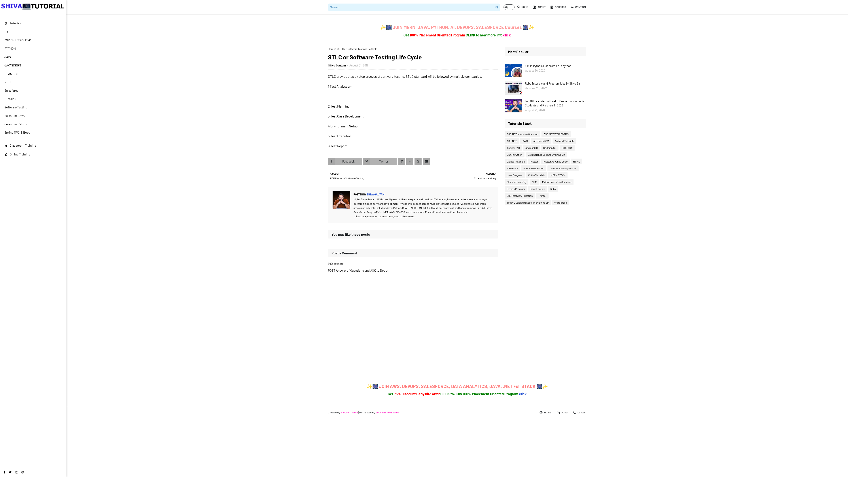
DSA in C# (567, 147)
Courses (560, 7)
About (542, 7)
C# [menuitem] (6, 32)
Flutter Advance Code (555, 161)
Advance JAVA (541, 140)
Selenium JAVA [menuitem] (14, 115)
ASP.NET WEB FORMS (556, 134)
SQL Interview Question (520, 195)
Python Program (516, 188)
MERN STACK (558, 175)
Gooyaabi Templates (387, 412)
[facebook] (4, 472)
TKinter (542, 195)
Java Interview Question (563, 168)
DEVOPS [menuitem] (9, 99)
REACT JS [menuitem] (11, 74)
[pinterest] (22, 472)
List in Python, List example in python (548, 66)
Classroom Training (23, 145)
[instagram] (16, 472)
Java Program (514, 175)
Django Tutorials (516, 161)
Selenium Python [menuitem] (15, 124)
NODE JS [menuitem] (10, 82)
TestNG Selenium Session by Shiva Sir (528, 202)
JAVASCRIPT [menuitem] (12, 65)
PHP (534, 182)
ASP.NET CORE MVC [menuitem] (17, 40)
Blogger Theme (349, 412)
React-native (537, 188)
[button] (509, 7)
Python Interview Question (556, 182)
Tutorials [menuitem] (16, 23)
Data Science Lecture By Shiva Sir (546, 154)
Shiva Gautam (337, 65)
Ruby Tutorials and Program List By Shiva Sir (552, 83)
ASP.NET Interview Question (522, 134)
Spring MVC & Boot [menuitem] (17, 132)
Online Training (20, 154)
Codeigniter (549, 147)
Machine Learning (516, 182)
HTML (576, 161)
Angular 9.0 (531, 147)
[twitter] (10, 472)
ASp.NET (512, 140)
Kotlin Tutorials (536, 175)
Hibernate (512, 168)
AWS (525, 140)
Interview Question (533, 168)
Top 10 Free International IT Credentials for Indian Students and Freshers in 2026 (555, 103)
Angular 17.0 (513, 147)
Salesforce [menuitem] (11, 90)
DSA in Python (514, 154)
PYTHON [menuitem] (10, 48)
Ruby (553, 188)
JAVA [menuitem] (7, 57)
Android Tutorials (564, 140)
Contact (580, 7)
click (507, 35)
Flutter (534, 161)
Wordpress (560, 202)
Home (524, 7)
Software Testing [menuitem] (15, 107)
